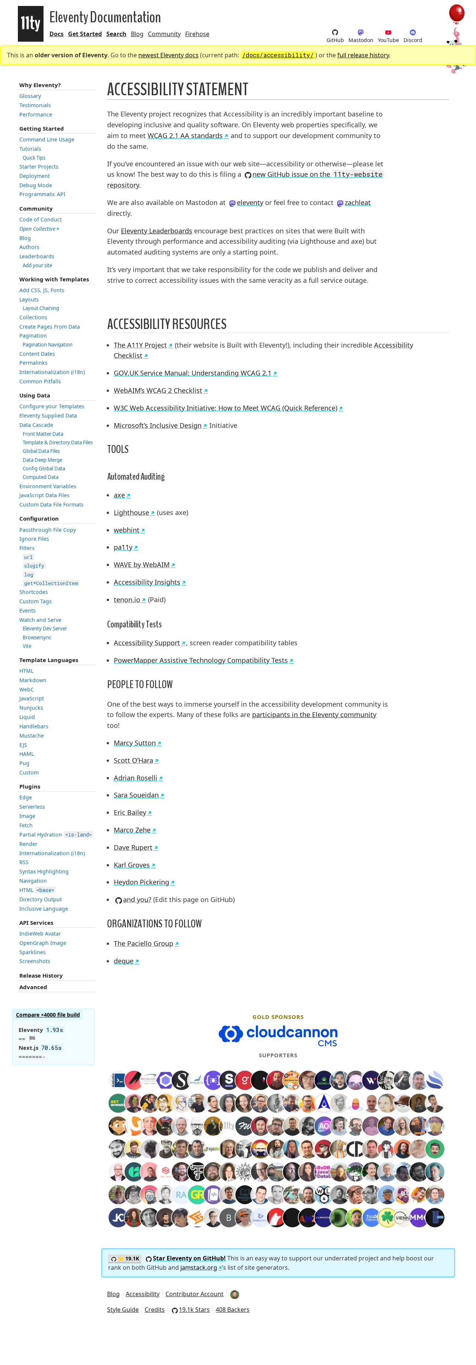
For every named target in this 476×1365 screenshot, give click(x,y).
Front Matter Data (43, 434)
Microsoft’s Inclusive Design (158, 425)
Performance (35, 114)
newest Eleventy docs (168, 55)
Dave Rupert (133, 847)
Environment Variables (47, 486)
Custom (29, 772)
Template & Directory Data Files (58, 442)
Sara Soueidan (136, 794)
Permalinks (33, 362)
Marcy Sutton (135, 742)
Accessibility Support (147, 642)
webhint (126, 529)
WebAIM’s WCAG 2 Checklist (158, 390)
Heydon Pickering (141, 882)
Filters (27, 548)
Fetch (26, 825)
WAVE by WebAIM (142, 564)
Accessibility (143, 1294)
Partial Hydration (55, 834)
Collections (33, 317)
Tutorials (30, 148)
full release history (363, 55)
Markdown (32, 680)
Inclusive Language (43, 908)
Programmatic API (42, 194)
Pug (24, 763)
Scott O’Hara (133, 760)
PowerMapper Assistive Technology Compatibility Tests (201, 660)
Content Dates (37, 353)
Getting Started (41, 128)
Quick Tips (34, 157)
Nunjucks (31, 707)
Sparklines (32, 952)
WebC (26, 689)
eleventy (250, 202)
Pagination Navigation (48, 344)
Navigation (33, 880)
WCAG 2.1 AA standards (185, 135)
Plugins (29, 786)
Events (27, 610)
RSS (24, 862)
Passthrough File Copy (47, 529)
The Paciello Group (143, 943)
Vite (27, 646)
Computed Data (40, 477)
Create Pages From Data (49, 326)
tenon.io (127, 599)
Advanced (33, 987)
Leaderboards (36, 256)
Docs (56, 34)
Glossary (30, 95)
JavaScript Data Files (44, 495)
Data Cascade (36, 424)
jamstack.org (198, 1267)
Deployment (34, 175)
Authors (29, 246)
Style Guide (123, 1309)
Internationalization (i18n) (52, 371)
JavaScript (31, 698)
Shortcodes (33, 591)
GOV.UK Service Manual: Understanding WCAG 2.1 (192, 372)
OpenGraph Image (42, 942)
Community (164, 34)
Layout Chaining (41, 308)
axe (119, 494)
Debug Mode (35, 185)
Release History (41, 975)
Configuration (39, 518)
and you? (137, 899)
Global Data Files (41, 451)
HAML (26, 753)
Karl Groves (132, 864)
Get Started (85, 34)
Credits (155, 1309)
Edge (25, 797)
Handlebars (33, 726)
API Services (36, 922)
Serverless (32, 806)
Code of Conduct (40, 219)
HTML (26, 670)
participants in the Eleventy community (314, 714)
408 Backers (233, 1309)
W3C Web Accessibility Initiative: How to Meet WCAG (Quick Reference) (225, 407)
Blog (137, 34)
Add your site (37, 265)
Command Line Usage (46, 139)
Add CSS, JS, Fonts (41, 290)
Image (27, 815)
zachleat (358, 202)
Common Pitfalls (40, 381)
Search (116, 34)
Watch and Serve (40, 619)
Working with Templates (54, 279)
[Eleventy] (31, 24)
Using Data (34, 395)
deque (124, 960)
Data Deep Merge (42, 460)
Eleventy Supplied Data (48, 415)
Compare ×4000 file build (48, 1014)
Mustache (31, 735)
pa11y (123, 547)
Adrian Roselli (135, 777)
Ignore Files (34, 538)
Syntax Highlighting (44, 871)
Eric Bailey (130, 812)
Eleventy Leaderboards (156, 230)
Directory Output (40, 899)
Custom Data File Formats (51, 504)
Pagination (33, 335)
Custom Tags (35, 601)
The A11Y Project (140, 345)
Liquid (27, 716)
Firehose (197, 34)
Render (28, 843)
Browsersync (37, 637)
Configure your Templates (51, 406)
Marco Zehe (132, 829)
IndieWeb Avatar (40, 933)
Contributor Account (194, 1294)
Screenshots (34, 961)
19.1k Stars (194, 1309)
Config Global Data (44, 468)
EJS (23, 744)
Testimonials (35, 105)
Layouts (29, 299)
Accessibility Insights (147, 582)
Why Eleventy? (40, 85)
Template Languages (48, 660)
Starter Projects (38, 166)
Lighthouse (131, 512)
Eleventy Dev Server (45, 628)
